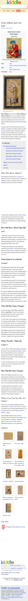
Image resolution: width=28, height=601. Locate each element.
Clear (22, 6)
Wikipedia (23, 593)
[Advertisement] (14, 17)
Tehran (11, 406)
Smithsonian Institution (10, 419)
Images (8, 10)
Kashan (11, 65)
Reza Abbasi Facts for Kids (8, 572)
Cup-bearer (5, 481)
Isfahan (20, 351)
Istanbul (3, 412)
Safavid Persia (22, 65)
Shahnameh (10, 248)
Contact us (3, 597)
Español (23, 10)
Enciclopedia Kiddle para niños (15, 597)
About (13, 596)
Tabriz (10, 69)
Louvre (10, 421)
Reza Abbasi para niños (18, 527)
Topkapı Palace (19, 410)
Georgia (20, 463)
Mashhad (16, 65)
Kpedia (18, 10)
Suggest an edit (18, 580)
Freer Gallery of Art (21, 417)
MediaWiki (19, 594)
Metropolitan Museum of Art (8, 423)
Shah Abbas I (18, 215)
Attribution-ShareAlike (16, 568)
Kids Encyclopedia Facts (7, 28)
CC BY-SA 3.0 (17, 590)
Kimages (13, 10)
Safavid (20, 122)
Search (25, 6)
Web (4, 10)
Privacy (18, 596)
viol (12, 499)
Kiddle (2, 596)
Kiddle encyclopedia (15, 565)
